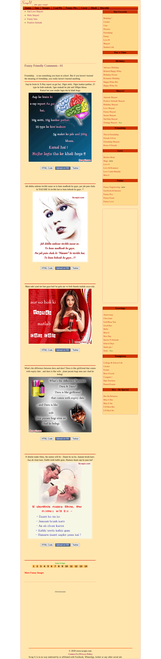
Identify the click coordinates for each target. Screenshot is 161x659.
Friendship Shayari (111, 142)
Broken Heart (109, 157)
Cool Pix (57, 8)
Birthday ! (107, 18)
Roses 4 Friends (110, 145)
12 (76, 566)
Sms (37, 8)
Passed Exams (109, 384)
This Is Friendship (111, 134)
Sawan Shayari (109, 115)
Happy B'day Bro (110, 82)
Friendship (108, 33)
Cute (105, 25)
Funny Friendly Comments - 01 (44, 65)
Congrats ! (107, 377)
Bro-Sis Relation (110, 396)
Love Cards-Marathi (112, 171)
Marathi (104, 8)
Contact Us (73, 654)
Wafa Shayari (33, 15)
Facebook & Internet (112, 190)
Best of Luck (108, 373)
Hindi (94, 8)
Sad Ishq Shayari (110, 119)
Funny (106, 36)
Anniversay (108, 315)
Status (28, 8)
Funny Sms (32, 19)
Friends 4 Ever (109, 138)
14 (86, 566)
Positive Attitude (34, 22)
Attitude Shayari (110, 97)
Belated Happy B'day (112, 71)
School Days (108, 343)
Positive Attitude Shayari (114, 101)
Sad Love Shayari (35, 11)
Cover (84, 8)
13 (81, 566)
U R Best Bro (109, 407)
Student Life (108, 47)
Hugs (108, 161)
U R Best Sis (108, 410)
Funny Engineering (114, 187)
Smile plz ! (108, 347)
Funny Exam (108, 198)
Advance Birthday (111, 67)
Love (106, 40)
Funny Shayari (109, 112)
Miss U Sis (107, 403)
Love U (106, 164)
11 (71, 566)
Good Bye (107, 325)
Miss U (106, 175)
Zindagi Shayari (112, 122)
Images (46, 8)
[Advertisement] (60, 43)
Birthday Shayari (110, 104)
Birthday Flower (110, 75)
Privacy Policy (86, 654)
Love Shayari (109, 108)
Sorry (108, 351)
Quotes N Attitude (111, 340)
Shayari (106, 43)
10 (66, 566)
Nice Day (107, 336)
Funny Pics (72, 8)
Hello (105, 329)
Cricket (106, 22)
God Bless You (109, 322)
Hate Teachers (109, 380)
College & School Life (113, 363)
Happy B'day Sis (110, 85)
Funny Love (108, 201)
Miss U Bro (108, 400)
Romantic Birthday (111, 78)
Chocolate (107, 318)
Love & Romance (110, 168)
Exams (106, 370)
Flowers (106, 29)
